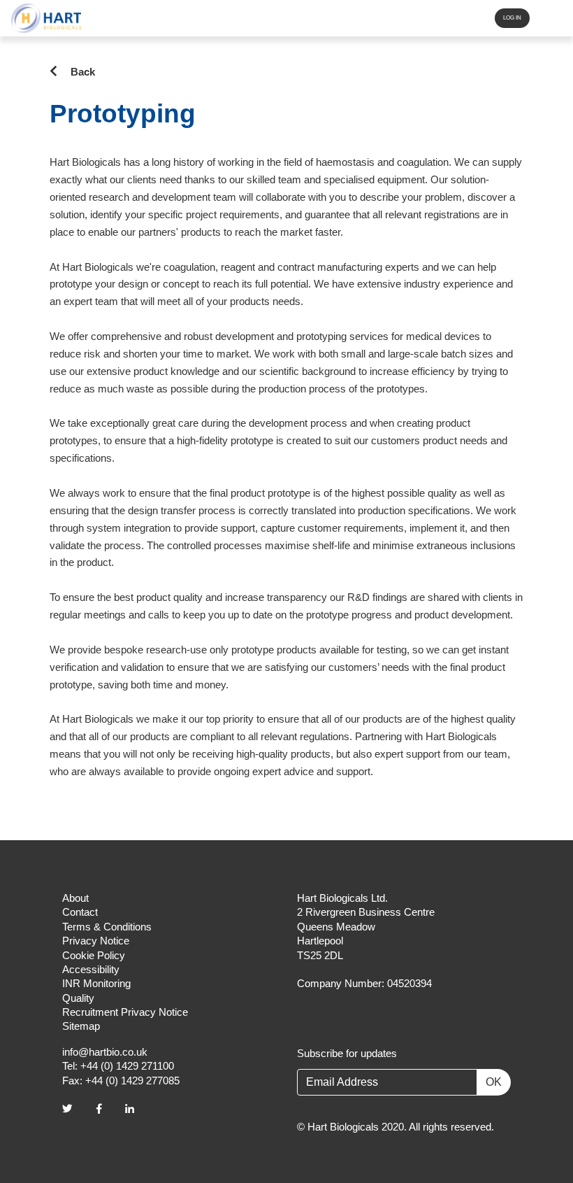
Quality (78, 998)
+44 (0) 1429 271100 (127, 1066)
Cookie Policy (93, 955)
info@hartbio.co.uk (104, 1052)
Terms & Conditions (107, 927)
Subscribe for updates (347, 1053)
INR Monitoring (96, 983)
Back (83, 72)
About (75, 898)
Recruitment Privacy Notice (125, 1012)
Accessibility (90, 969)
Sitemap (81, 1026)
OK (494, 1082)
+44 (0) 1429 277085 (132, 1080)
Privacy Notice (95, 941)
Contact (80, 912)
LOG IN (512, 18)
